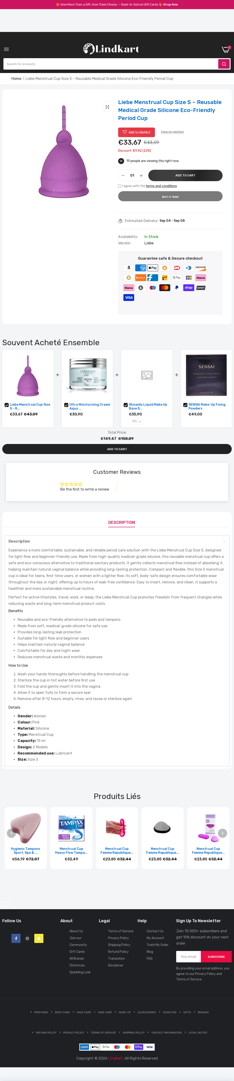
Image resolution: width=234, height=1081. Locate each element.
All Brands (76, 959)
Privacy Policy (118, 938)
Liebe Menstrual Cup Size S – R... (30, 406)
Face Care (84, 1012)
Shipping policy (134, 1032)
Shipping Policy (119, 945)
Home (16, 78)
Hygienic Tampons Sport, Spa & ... (25, 851)
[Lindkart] (111, 50)
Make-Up (125, 1012)
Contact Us (155, 931)
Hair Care (105, 1012)
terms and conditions (161, 186)
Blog (150, 952)
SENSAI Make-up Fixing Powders (207, 406)
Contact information (167, 1032)
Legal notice (198, 1032)
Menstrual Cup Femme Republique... (117, 851)
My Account (155, 938)
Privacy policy (73, 1032)
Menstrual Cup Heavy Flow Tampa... (71, 851)
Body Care (62, 1012)
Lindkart (115, 1058)
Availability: (128, 237)
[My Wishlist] (6, 904)
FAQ (149, 959)
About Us (76, 931)
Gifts (187, 1012)
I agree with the (149, 186)
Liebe (149, 243)
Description (121, 522)
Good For (169, 1012)
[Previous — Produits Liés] (11, 833)
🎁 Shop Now (168, 4)
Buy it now (170, 196)
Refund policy (46, 1032)
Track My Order (157, 945)
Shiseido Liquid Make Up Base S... (148, 406)
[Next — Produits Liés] (222, 833)
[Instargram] (27, 938)
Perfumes (41, 1012)
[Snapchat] (38, 938)
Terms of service (103, 1032)
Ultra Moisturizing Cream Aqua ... (89, 406)
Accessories (147, 1012)
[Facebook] (16, 938)
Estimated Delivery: (141, 221)
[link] (225, 1043)
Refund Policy (118, 952)
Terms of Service (120, 931)
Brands (203, 1012)
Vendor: (124, 243)
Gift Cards (77, 952)
